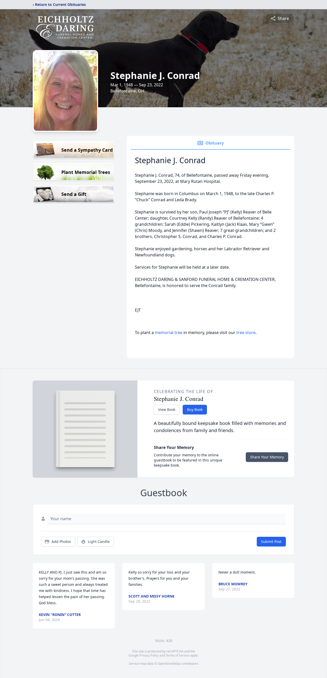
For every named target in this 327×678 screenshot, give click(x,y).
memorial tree (168, 332)
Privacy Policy (149, 655)
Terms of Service (177, 655)
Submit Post (271, 541)
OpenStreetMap (169, 663)
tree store (245, 332)
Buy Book (195, 409)
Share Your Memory (267, 457)
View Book (166, 409)
